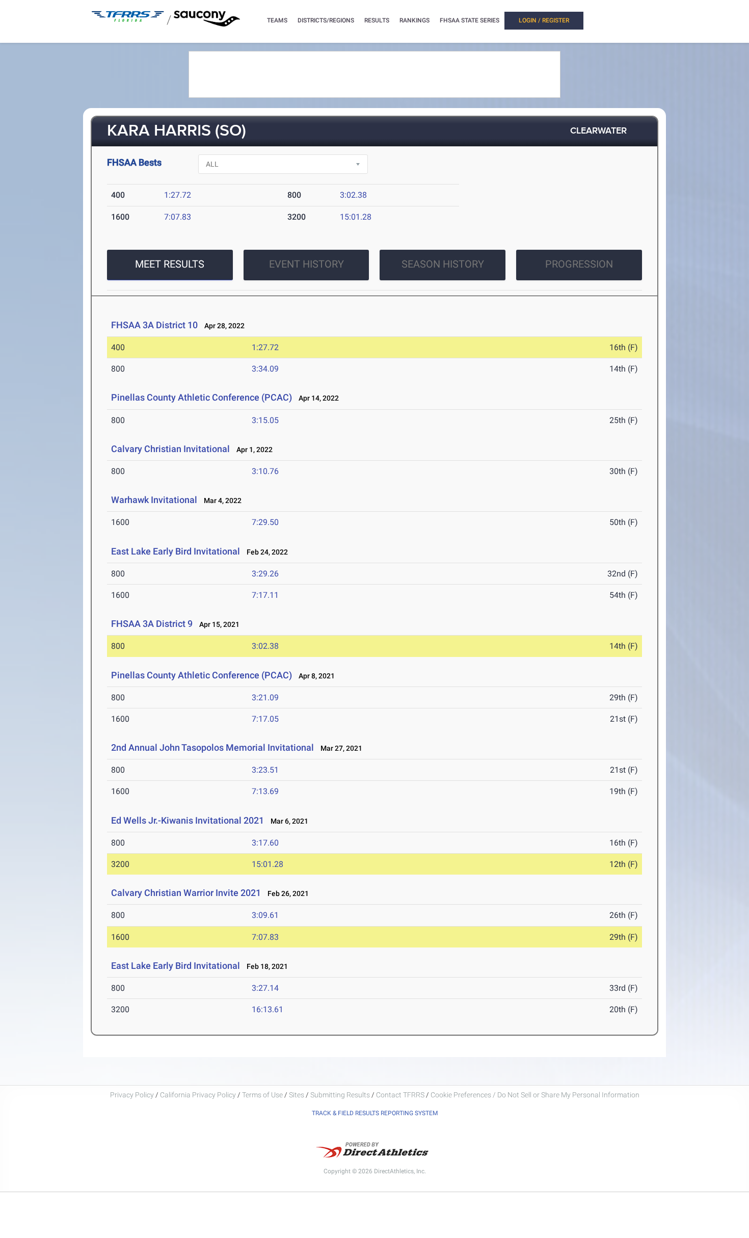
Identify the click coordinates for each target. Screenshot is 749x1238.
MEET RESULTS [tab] (169, 264)
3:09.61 (265, 915)
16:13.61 (267, 1009)
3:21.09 (265, 697)
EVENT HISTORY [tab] (306, 264)
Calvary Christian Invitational (170, 448)
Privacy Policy (132, 1095)
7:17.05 (265, 719)
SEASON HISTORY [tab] (443, 264)
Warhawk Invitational (154, 499)
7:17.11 (265, 595)
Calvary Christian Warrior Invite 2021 (186, 892)
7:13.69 (265, 791)
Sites (296, 1095)
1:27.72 (177, 195)
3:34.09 (265, 369)
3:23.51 (265, 770)
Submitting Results (340, 1095)
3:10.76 (265, 471)
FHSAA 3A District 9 (152, 623)
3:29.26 (265, 573)
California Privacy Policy (198, 1095)
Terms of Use (262, 1095)
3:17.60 (265, 843)
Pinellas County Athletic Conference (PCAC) (201, 397)
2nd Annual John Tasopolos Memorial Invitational (213, 747)
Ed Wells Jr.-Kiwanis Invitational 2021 (187, 820)
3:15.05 (265, 420)
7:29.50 (265, 522)
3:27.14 (265, 988)
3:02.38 (353, 195)
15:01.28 (355, 217)
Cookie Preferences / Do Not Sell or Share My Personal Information (535, 1095)
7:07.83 (177, 217)
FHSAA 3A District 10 (154, 325)
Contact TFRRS (401, 1095)
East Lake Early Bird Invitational (175, 551)
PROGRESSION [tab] (579, 264)
